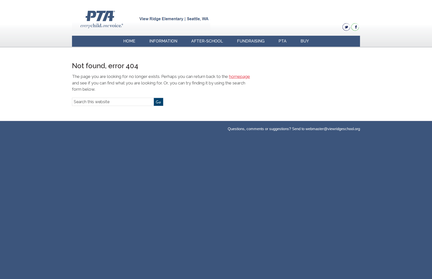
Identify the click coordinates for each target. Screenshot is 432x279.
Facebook (355, 27)
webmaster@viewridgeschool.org (333, 129)
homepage (239, 76)
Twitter (346, 27)
